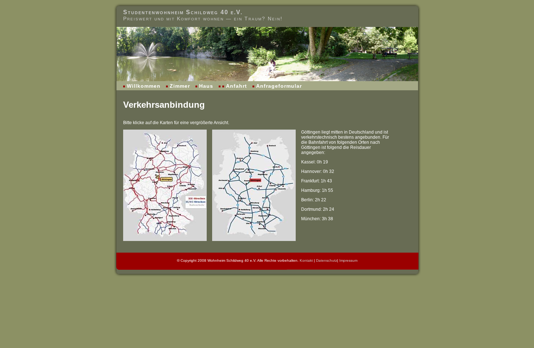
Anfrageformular (279, 86)
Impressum (348, 260)
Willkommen (144, 86)
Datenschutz (326, 260)
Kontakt (306, 260)
